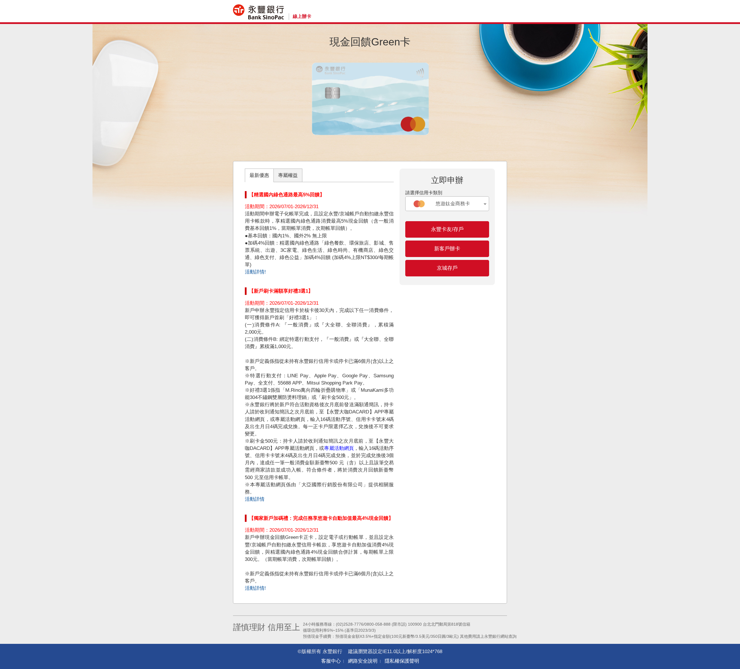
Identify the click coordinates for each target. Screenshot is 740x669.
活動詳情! (255, 272)
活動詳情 (254, 499)
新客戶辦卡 (447, 249)
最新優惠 (259, 175)
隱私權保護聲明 (402, 661)
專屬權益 (288, 175)
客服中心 (331, 661)
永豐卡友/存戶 (447, 229)
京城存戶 (447, 268)
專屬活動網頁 (339, 448)
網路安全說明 (363, 661)
